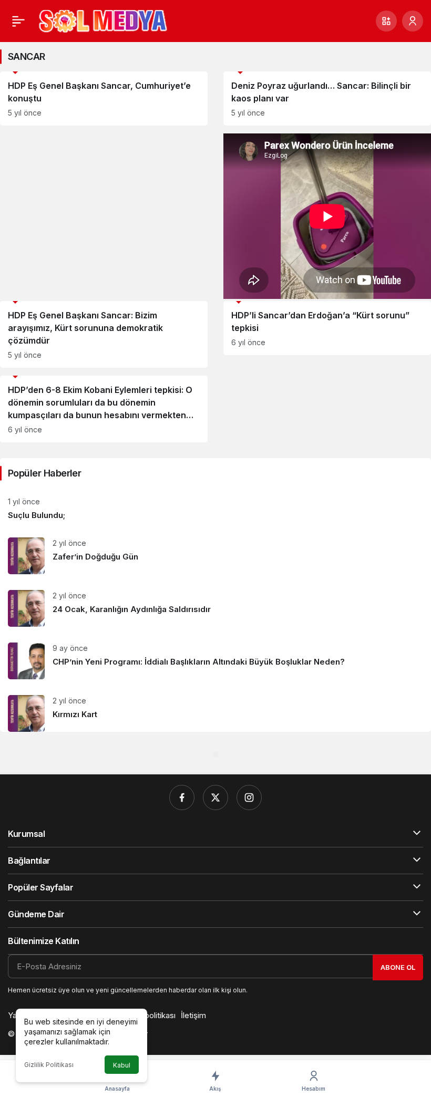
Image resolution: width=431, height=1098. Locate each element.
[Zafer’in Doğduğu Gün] (215, 556)
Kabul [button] (121, 1065)
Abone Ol (398, 967)
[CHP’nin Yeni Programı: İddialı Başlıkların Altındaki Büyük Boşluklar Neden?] (215, 661)
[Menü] (18, 21)
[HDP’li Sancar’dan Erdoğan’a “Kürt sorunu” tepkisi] (327, 328)
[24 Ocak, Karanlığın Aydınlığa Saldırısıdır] (215, 608)
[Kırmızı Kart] (215, 709)
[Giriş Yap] (412, 21)
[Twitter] (215, 797)
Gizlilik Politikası (49, 1065)
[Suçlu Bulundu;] (215, 509)
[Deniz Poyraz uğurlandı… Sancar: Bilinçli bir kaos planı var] (327, 98)
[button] (386, 21)
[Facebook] (181, 797)
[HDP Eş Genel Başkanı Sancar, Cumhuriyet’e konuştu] (104, 98)
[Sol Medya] (103, 20)
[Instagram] (249, 797)
